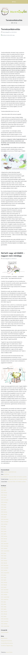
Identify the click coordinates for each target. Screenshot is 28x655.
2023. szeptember (5, 551)
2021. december (4, 589)
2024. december (4, 519)
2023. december (4, 543)
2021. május (3, 606)
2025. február (4, 514)
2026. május (3, 487)
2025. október (4, 502)
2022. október (4, 570)
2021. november (4, 592)
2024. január (3, 541)
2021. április (3, 609)
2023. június (3, 553)
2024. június (3, 529)
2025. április (3, 509)
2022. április (3, 580)
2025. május (3, 507)
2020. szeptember (5, 626)
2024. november (4, 521)
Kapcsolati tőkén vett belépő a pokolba (18, 476)
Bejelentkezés (4, 638)
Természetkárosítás (10, 29)
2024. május (3, 531)
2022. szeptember (5, 572)
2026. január (3, 497)
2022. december (4, 565)
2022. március (4, 582)
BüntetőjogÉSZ (6, 32)
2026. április (3, 490)
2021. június (3, 604)
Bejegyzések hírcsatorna (6, 640)
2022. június (3, 575)
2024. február (4, 538)
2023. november (4, 546)
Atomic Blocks (9, 652)
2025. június (3, 504)
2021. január (3, 616)
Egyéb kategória (4, 632)
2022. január (3, 587)
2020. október (4, 623)
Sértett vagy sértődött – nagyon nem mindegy (13, 254)
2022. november (4, 568)
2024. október (4, 524)
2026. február (4, 495)
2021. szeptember (5, 597)
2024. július (3, 526)
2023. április (3, 558)
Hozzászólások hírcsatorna (7, 643)
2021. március (4, 611)
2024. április (3, 534)
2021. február (4, 614)
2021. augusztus (4, 599)
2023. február (4, 563)
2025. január (3, 517)
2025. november (4, 500)
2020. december (4, 619)
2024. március (4, 536)
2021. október (4, 594)
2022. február (4, 585)
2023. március (4, 560)
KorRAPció (6, 474)
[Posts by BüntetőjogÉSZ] (2, 32)
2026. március (4, 492)
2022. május (3, 577)
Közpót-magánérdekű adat (10, 472)
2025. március (4, 512)
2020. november (4, 621)
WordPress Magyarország (7, 645)
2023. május (3, 555)
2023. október (4, 548)
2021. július (3, 602)
